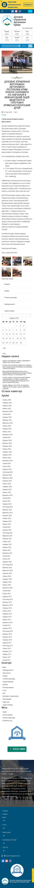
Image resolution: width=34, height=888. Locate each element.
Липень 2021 (7, 541)
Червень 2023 (7, 487)
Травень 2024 (7, 455)
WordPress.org (7, 721)
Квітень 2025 (7, 432)
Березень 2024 (8, 461)
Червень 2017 (7, 651)
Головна (5, 811)
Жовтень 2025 (7, 420)
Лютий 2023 (7, 498)
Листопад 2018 (8, 631)
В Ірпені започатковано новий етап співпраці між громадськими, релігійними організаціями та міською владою (17, 366)
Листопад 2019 (8, 599)
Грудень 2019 (7, 596)
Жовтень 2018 (7, 634)
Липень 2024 (7, 449)
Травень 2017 (7, 654)
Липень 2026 (7, 400)
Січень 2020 (6, 594)
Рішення (5, 685)
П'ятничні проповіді (9, 679)
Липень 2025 (7, 426)
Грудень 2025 (7, 417)
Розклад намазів (8, 687)
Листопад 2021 (8, 533)
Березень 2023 (8, 495)
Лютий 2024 (7, 463)
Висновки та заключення (10, 696)
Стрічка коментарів (9, 718)
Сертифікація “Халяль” (10, 840)
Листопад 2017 (8, 646)
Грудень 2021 (7, 530)
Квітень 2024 (7, 458)
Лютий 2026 (7, 414)
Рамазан (7, 284)
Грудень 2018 (7, 628)
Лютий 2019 (7, 625)
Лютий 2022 (7, 527)
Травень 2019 (7, 617)
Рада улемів (6, 832)
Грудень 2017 (7, 643)
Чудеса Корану (9, 311)
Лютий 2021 (7, 556)
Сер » (4, 353)
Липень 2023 (7, 484)
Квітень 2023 (7, 492)
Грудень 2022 (7, 504)
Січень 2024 (6, 466)
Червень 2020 (7, 579)
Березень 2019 (8, 622)
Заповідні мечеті (9, 304)
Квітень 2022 (7, 524)
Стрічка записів (8, 715)
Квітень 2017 (7, 657)
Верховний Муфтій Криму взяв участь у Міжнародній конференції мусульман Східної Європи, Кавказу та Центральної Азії (17, 373)
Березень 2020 (8, 588)
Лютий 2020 (7, 591)
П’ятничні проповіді (10, 297)
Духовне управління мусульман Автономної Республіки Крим (7, 20)
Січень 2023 (6, 501)
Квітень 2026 (7, 408)
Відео (4, 667)
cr (30, 11)
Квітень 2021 (7, 550)
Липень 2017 (7, 648)
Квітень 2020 (7, 585)
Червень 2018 (7, 640)
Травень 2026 (7, 406)
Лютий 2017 (7, 660)
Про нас (5, 847)
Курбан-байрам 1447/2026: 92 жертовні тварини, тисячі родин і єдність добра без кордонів (16, 386)
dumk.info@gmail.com (13, 856)
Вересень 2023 (8, 478)
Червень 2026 (7, 403)
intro (4, 693)
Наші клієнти (7, 673)
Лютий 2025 (7, 437)
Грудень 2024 (7, 440)
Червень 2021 (7, 544)
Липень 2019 (7, 611)
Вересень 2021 (8, 536)
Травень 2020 (7, 582)
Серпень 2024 (7, 446)
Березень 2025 (8, 435)
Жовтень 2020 (7, 568)
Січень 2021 (6, 559)
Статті (4, 690)
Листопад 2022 (8, 507)
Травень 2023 (7, 489)
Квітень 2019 (7, 620)
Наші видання (7, 699)
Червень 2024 (7, 452)
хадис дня (6, 702)
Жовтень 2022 (7, 510)
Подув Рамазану (8, 682)
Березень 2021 (8, 553)
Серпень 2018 (7, 637)
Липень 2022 (7, 518)
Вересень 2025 (8, 423)
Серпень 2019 (7, 608)
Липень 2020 (7, 576)
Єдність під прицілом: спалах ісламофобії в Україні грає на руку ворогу (16, 361)
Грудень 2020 (7, 562)
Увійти (5, 712)
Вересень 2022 (8, 513)
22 (17, 338)
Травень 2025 (7, 429)
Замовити (28, 5)
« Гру (4, 348)
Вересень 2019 (8, 605)
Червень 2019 (7, 614)
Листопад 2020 (8, 565)
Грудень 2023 (7, 469)
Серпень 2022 (7, 515)
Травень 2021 (7, 547)
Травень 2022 (7, 521)
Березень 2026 (8, 411)
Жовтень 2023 (7, 475)
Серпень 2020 (7, 573)
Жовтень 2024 (7, 443)
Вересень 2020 (8, 570)
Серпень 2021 (7, 539)
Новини (4, 115)
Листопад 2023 (8, 472)
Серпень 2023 (7, 481)
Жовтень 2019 (7, 602)
